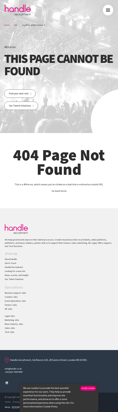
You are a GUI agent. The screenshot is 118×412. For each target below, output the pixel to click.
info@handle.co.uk (13, 368)
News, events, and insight (16, 275)
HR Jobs (8, 309)
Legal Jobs (10, 316)
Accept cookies (88, 388)
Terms (8, 402)
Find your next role (18, 93)
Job (15, 25)
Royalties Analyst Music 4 (33, 25)
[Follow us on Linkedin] (7, 383)
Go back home (59, 191)
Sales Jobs (10, 328)
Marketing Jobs (12, 320)
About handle (11, 259)
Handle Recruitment (14, 267)
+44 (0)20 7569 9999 (13, 372)
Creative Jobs (11, 297)
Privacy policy (19, 402)
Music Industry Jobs (14, 324)
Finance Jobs (11, 305)
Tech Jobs (9, 332)
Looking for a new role (15, 271)
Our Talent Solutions (20, 105)
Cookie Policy (50, 406)
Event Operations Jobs (15, 301)
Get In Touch (10, 263)
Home (6, 25)
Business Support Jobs (15, 293)
